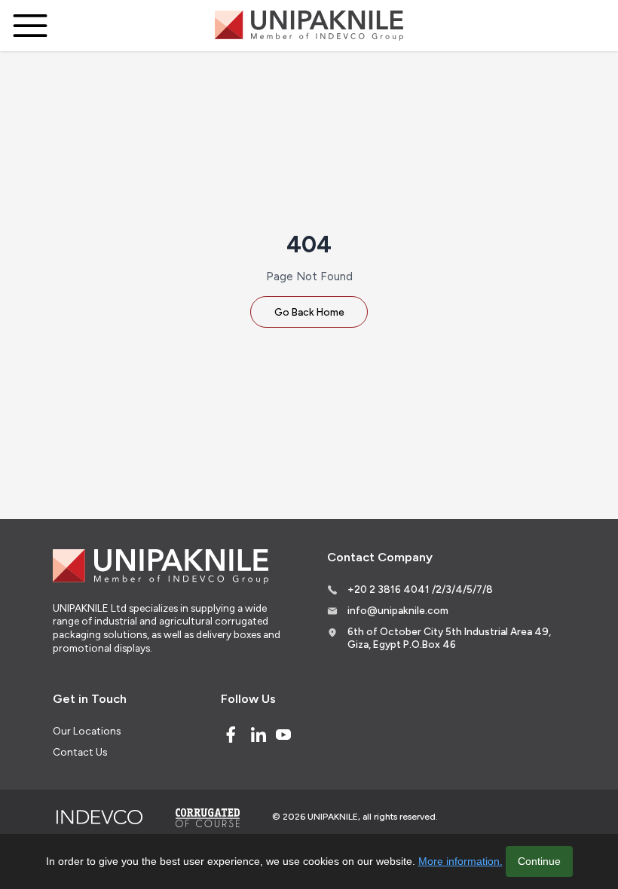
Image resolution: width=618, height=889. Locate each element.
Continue (539, 861)
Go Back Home (309, 312)
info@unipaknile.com (397, 610)
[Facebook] (230, 734)
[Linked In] (258, 734)
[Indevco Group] (99, 817)
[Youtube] (283, 734)
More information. (460, 861)
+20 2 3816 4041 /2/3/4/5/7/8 (420, 589)
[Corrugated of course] (208, 817)
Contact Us (80, 752)
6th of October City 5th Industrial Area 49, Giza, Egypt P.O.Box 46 (449, 638)
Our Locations (87, 731)
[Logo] (309, 26)
